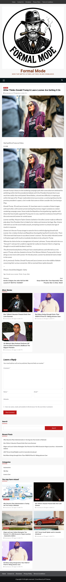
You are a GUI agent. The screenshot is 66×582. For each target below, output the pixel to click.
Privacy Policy (36, 2)
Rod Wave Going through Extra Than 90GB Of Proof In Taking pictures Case (25, 455)
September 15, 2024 (19, 93)
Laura (12, 274)
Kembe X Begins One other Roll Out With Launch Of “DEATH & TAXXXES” (15, 281)
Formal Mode (33, 70)
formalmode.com (9, 93)
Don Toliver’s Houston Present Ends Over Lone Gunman (19, 443)
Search (4, 421)
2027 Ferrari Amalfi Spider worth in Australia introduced (19, 452)
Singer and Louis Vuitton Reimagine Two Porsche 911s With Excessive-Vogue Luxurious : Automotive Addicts (33, 447)
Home (13, 2)
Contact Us (20, 2)
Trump (24, 274)
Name (5, 392)
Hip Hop (6, 87)
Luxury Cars (6, 474)
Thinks (20, 274)
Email (36, 392)
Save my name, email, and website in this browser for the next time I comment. (29, 407)
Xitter (28, 274)
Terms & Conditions (47, 2)
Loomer (16, 274)
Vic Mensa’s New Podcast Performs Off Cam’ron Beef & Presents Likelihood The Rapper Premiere (16, 345)
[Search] (62, 80)
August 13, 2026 (16, 318)
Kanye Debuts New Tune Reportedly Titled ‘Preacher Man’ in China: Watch (50, 281)
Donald (8, 274)
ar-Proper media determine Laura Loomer (29, 198)
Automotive (6, 467)
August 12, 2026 (48, 318)
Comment (6, 368)
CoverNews (38, 579)
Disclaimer (28, 2)
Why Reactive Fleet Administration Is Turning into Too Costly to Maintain (24, 440)
